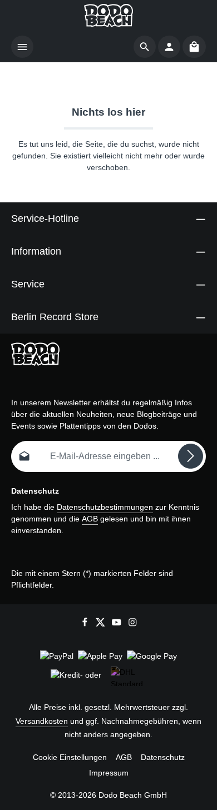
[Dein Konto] (169, 47)
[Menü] (22, 47)
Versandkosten (42, 721)
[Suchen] (145, 47)
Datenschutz (163, 757)
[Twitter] (101, 623)
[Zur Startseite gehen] (108, 15)
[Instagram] (132, 623)
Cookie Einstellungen (70, 757)
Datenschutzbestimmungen (105, 507)
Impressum (109, 772)
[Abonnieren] (190, 456)
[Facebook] (86, 623)
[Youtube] (118, 623)
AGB (90, 518)
